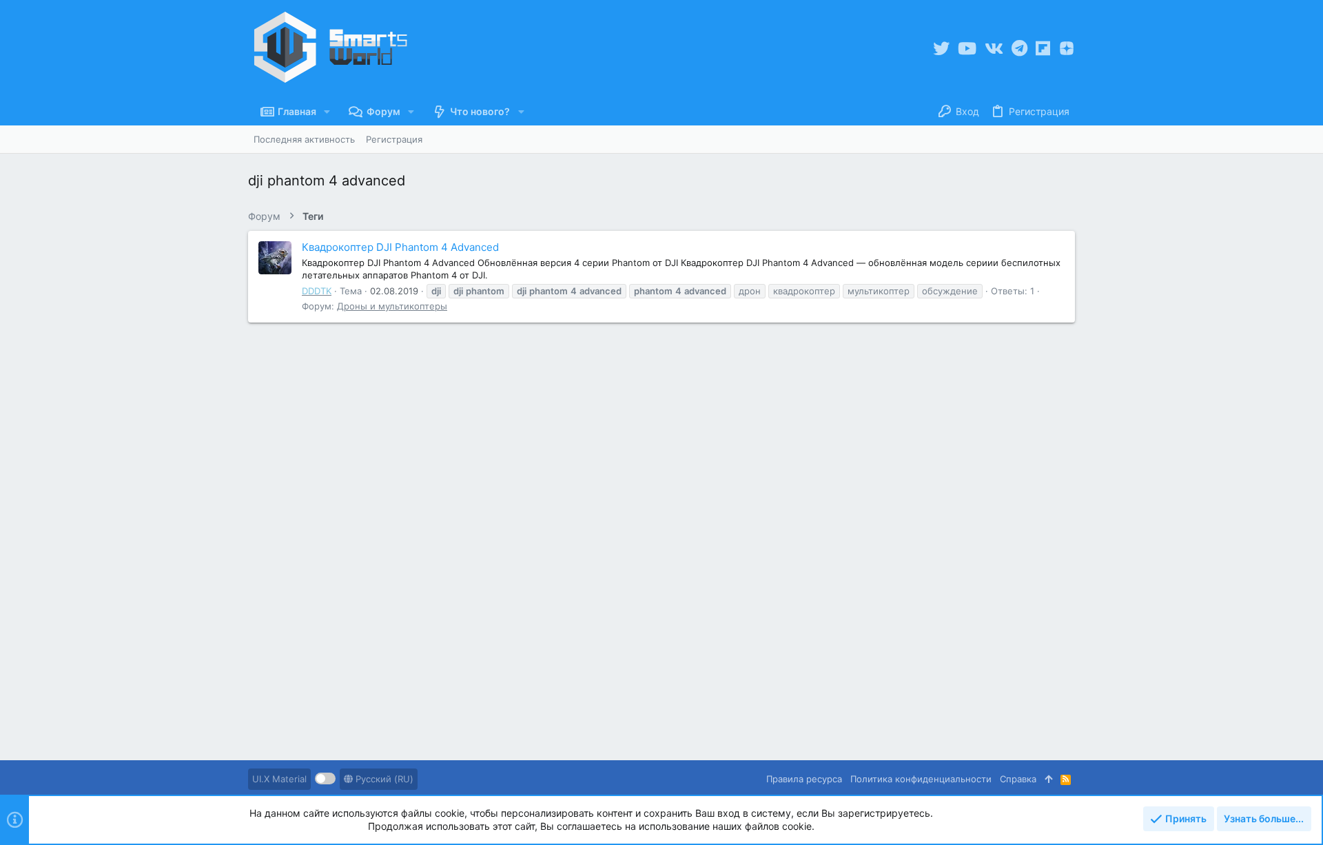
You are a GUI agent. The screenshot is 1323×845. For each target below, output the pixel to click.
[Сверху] (1048, 778)
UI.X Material (279, 778)
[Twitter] (941, 48)
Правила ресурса (804, 778)
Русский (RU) (383, 778)
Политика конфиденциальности (921, 778)
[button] (327, 112)
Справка (1018, 778)
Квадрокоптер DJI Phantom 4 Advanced (400, 247)
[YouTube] (967, 48)
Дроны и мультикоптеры (392, 306)
